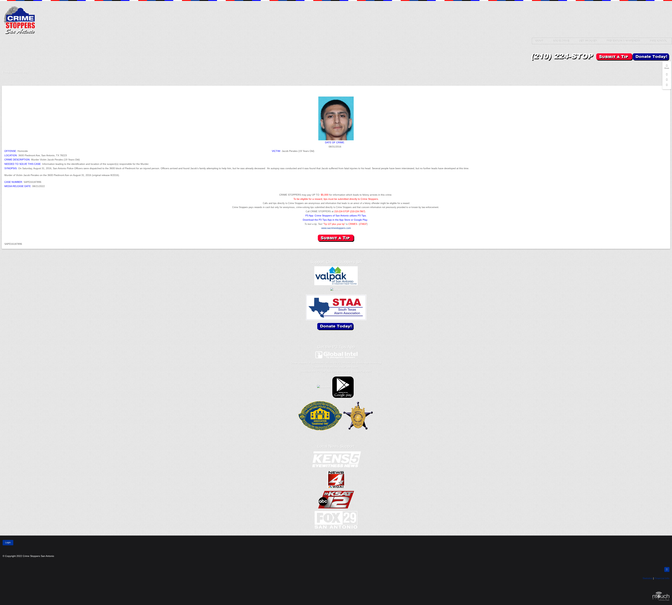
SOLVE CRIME (561, 41)
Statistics (647, 578)
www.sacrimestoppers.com (336, 228)
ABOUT (539, 41)
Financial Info (661, 578)
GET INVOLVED (588, 41)
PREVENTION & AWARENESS (623, 41)
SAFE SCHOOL (658, 41)
